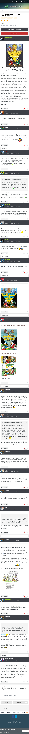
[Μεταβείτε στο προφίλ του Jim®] (2, 112)
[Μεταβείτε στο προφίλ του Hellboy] (2, 128)
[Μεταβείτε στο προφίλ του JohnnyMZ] (2, 172)
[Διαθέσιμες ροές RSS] (27, 712)
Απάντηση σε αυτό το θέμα (14, 29)
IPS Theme (6, 718)
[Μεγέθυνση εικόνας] (14, 55)
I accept (26, 730)
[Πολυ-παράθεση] (2, 108)
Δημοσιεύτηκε (12, 39)
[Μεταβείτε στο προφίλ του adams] (2, 279)
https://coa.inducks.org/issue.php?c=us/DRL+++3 (12, 547)
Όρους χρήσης (4, 732)
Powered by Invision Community (14, 722)
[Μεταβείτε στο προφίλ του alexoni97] (2, 390)
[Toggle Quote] (3, 179)
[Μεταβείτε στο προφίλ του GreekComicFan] (2, 222)
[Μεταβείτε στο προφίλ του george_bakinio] (2, 659)
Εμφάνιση (21, 718)
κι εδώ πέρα (15, 609)
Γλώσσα (16, 718)
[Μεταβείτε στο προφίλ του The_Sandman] (2, 38)
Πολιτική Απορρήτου (9, 720)
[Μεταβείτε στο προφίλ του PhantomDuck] (2, 205)
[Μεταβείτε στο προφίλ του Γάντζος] (2, 240)
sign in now (3, 689)
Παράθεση (6, 108)
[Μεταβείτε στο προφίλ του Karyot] (2, 471)
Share (7, 702)
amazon (5, 104)
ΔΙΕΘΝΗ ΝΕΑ (13, 25)
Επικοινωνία (17, 720)
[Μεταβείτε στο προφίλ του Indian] (2, 152)
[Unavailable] (9, 298)
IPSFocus (11, 718)
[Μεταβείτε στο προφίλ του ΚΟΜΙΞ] (2, 415)
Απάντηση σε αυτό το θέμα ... (10, 695)
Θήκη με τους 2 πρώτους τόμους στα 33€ (10, 266)
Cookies (21, 720)
